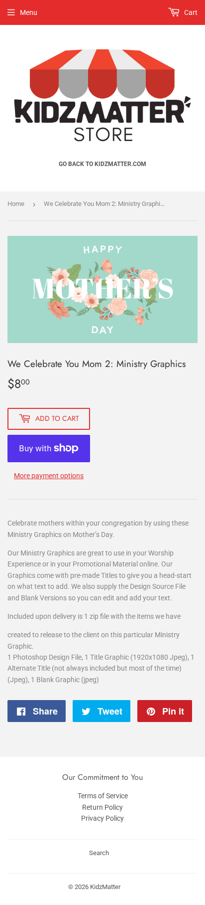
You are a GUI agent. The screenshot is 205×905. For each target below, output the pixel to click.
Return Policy (102, 807)
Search (99, 853)
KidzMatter (105, 887)
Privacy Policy (102, 818)
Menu (28, 12)
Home (15, 203)
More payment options (49, 476)
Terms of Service (103, 796)
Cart (190, 12)
